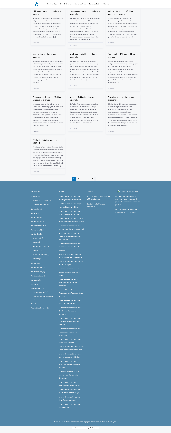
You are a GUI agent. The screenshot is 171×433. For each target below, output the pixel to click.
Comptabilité (35, 209)
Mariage (35, 250)
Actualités (34, 196)
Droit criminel (35, 217)
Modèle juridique (52, 4)
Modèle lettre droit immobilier (43, 296)
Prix (32, 304)
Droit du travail (36, 230)
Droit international (37, 276)
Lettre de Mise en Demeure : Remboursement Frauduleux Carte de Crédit (71, 293)
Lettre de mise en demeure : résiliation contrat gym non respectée (68, 283)
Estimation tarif (94, 4)
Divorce (35, 242)
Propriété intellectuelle (38, 308)
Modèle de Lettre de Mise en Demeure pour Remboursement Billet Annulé (70, 236)
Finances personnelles (41, 204)
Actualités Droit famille (40, 200)
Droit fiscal (34, 263)
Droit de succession (39, 246)
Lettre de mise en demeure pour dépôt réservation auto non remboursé (70, 311)
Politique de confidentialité (74, 422)
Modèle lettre (35, 288)
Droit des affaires (36, 226)
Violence (36, 259)
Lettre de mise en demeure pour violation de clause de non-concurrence (70, 332)
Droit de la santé (36, 221)
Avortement (37, 238)
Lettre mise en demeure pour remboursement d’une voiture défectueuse (69, 375)
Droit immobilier (36, 272)
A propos (106, 4)
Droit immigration (37, 267)
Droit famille (35, 234)
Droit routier (35, 280)
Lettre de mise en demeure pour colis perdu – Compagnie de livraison (70, 321)
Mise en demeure (66, 4)
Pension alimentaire (40, 254)
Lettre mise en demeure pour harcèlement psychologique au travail (69, 272)
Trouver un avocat (80, 4)
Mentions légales (59, 422)
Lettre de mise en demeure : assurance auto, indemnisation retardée (69, 364)
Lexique (36, 42)
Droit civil (34, 213)
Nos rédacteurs (96, 422)
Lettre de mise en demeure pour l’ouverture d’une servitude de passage (70, 247)
